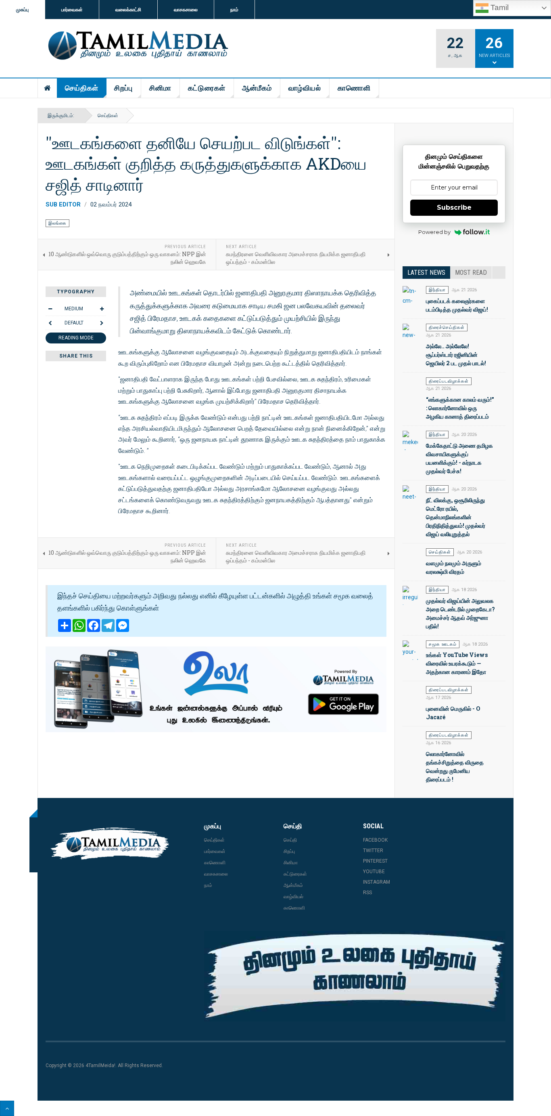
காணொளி (354, 88)
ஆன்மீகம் (257, 88)
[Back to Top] (7, 1108)
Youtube (374, 871)
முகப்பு (22, 10)
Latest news (426, 272)
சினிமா (160, 88)
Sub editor (63, 204)
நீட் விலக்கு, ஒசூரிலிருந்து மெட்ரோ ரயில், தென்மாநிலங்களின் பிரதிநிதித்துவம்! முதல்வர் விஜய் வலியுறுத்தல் (455, 517)
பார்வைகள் (72, 10)
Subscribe (454, 207)
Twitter (373, 850)
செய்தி (290, 840)
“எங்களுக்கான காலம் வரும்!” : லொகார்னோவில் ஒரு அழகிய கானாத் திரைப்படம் (460, 408)
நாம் (234, 10)
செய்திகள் (81, 88)
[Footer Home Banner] (354, 976)
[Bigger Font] (101, 308)
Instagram (376, 882)
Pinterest (375, 861)
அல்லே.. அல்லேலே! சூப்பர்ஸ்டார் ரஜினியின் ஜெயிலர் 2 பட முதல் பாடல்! (456, 354)
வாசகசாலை (186, 10)
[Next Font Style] (101, 322)
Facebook (375, 840)
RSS (367, 892)
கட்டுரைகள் (206, 88)
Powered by (434, 232)
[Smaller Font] (50, 308)
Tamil (498, 7)
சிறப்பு (123, 88)
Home (47, 88)
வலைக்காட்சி (128, 10)
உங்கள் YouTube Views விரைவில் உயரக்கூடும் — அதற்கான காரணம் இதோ (457, 663)
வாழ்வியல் (304, 88)
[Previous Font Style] (50, 322)
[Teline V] (137, 46)
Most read (471, 272)
